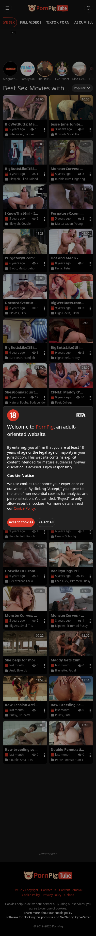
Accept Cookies (21, 522)
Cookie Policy (24, 508)
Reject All (46, 522)
